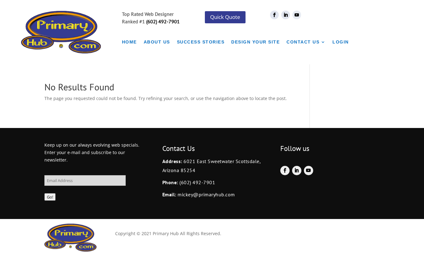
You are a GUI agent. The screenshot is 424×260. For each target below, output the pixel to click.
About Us (157, 42)
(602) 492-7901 (163, 21)
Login (340, 42)
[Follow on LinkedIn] (285, 15)
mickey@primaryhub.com (205, 194)
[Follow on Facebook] (274, 15)
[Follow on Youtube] (296, 15)
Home (129, 42)
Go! (50, 197)
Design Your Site (255, 42)
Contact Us (302, 42)
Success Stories (201, 42)
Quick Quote (225, 17)
